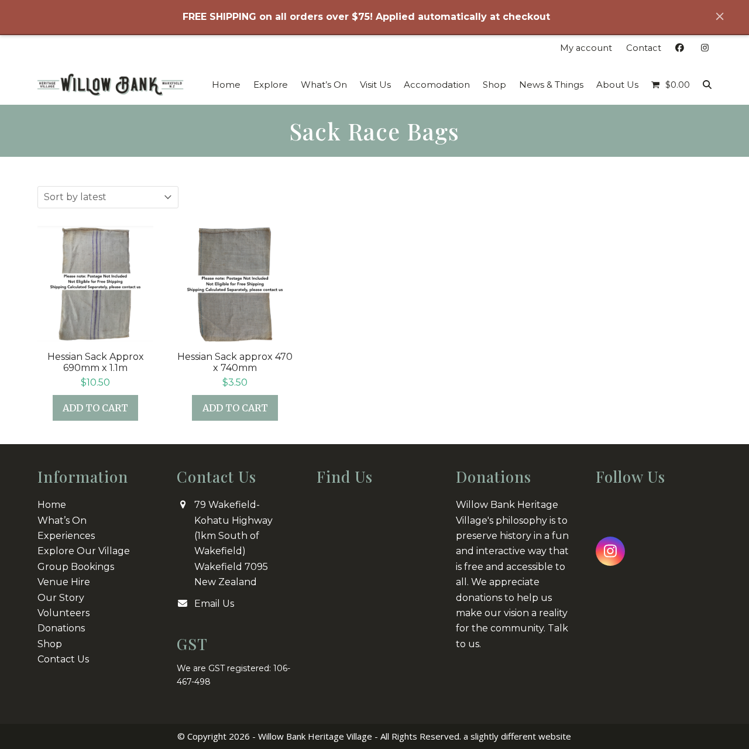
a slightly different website (517, 736)
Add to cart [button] (95, 408)
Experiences (66, 535)
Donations (61, 628)
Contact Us (63, 659)
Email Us (214, 603)
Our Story (60, 597)
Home (51, 504)
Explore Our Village (83, 550)
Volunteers (63, 613)
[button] (670, 84)
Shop (49, 644)
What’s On (62, 520)
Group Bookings (75, 566)
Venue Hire (63, 581)
